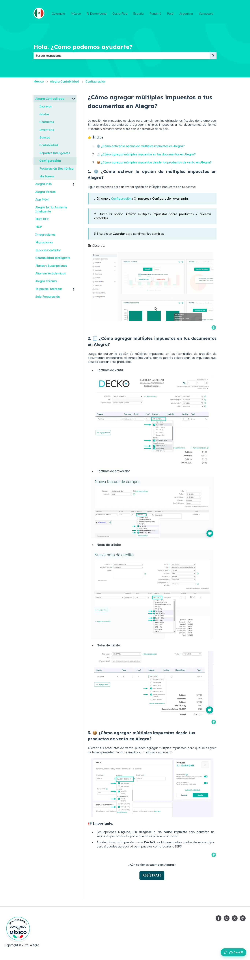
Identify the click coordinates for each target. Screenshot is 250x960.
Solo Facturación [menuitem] (47, 296)
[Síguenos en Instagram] (227, 918)
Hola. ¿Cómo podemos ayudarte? (83, 46)
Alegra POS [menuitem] (43, 184)
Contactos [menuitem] (46, 122)
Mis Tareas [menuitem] (46, 176)
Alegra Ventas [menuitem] (45, 192)
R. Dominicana (97, 13)
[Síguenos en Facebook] (218, 918)
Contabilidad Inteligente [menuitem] (52, 258)
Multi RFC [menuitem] (42, 219)
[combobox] (121, 55)
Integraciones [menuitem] (45, 234)
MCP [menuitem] (38, 227)
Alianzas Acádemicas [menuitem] (50, 273)
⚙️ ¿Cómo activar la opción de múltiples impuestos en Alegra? (141, 146)
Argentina (186, 13)
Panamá (155, 13)
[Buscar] (213, 55)
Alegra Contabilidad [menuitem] (49, 98)
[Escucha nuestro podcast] (243, 918)
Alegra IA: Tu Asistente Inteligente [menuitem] (51, 209)
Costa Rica (119, 13)
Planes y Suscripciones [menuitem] (51, 265)
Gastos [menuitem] (44, 114)
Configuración (95, 81)
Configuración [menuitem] (50, 160)
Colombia (58, 13)
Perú (170, 13)
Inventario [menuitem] (46, 130)
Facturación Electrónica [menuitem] (56, 168)
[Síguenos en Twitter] (235, 918)
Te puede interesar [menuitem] (48, 289)
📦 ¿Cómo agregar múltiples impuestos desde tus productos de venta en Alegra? (154, 162)
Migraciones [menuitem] (44, 242)
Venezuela (206, 13)
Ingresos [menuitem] (45, 106)
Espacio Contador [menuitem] (48, 250)
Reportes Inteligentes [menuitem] (54, 153)
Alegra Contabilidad (64, 81)
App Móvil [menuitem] (42, 199)
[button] (74, 99)
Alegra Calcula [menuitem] (46, 281)
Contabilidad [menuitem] (48, 145)
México (76, 13)
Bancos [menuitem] (44, 137)
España (138, 13)
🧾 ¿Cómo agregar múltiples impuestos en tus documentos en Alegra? (146, 154)
